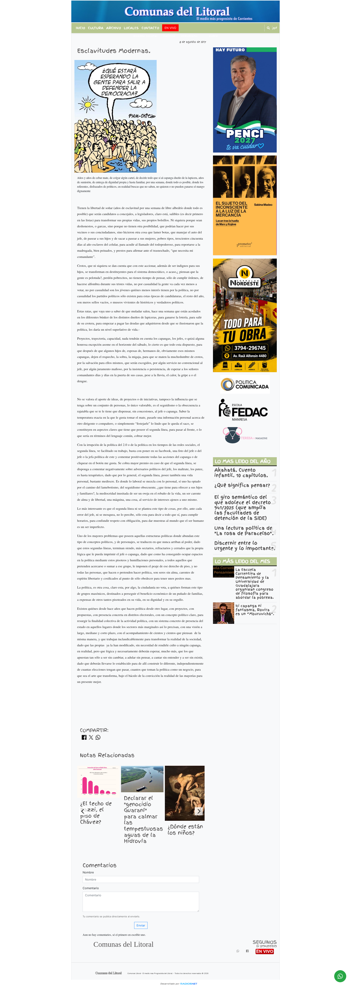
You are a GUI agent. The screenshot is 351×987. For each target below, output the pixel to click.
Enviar (141, 925)
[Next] (199, 811)
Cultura (95, 28)
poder (213, 36)
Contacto (150, 28)
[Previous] (83, 811)
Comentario (91, 888)
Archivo (113, 28)
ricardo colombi (145, 36)
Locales (131, 28)
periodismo (189, 36)
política (169, 36)
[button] (268, 28)
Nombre (88, 872)
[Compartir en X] (91, 738)
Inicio (80, 28)
